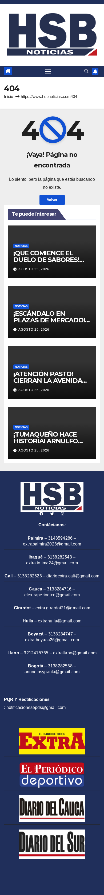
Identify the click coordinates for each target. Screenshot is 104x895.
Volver (52, 200)
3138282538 (60, 666)
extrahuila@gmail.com (59, 621)
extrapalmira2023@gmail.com (52, 544)
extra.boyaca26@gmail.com (52, 640)
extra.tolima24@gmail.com (52, 563)
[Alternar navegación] (48, 71)
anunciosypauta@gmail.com (52, 672)
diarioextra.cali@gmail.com (72, 576)
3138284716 (59, 589)
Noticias (21, 245)
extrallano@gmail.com (75, 653)
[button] (86, 71)
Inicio (8, 96)
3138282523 (29, 576)
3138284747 (60, 634)
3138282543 (59, 557)
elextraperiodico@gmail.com (52, 595)
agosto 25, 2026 (33, 269)
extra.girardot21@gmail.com (62, 608)
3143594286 (60, 538)
